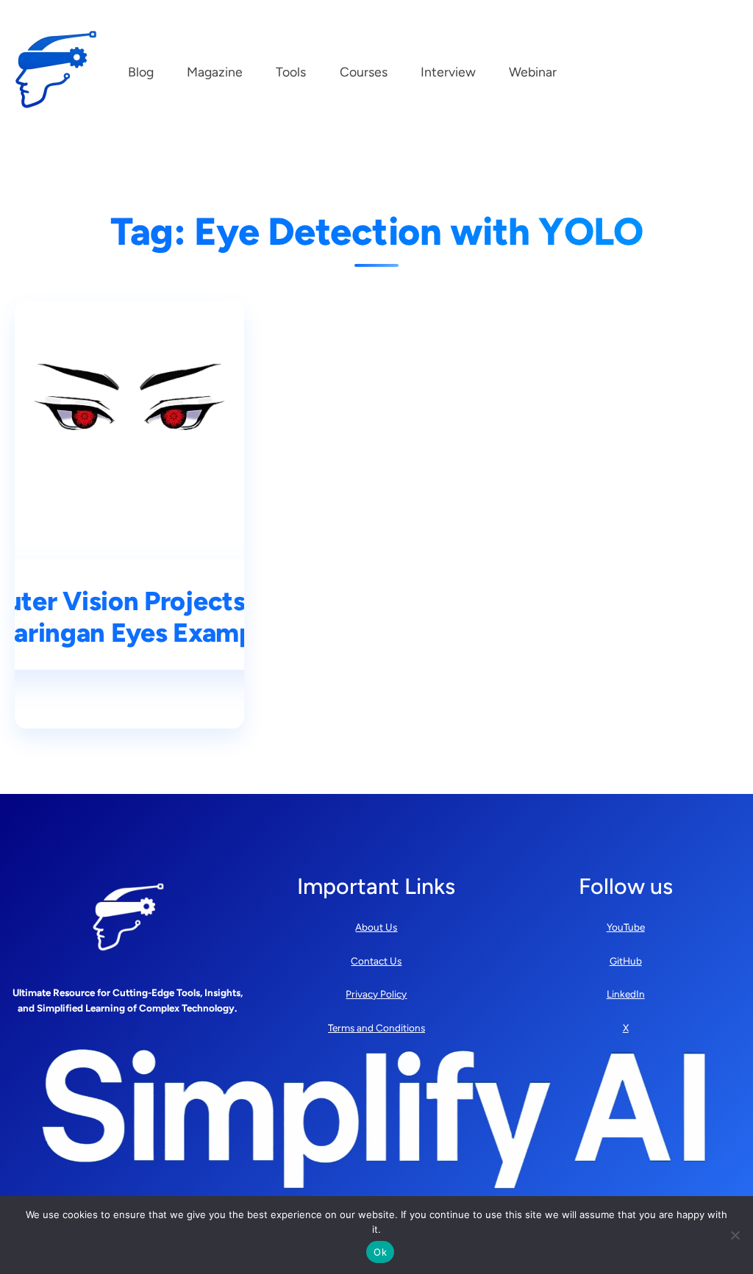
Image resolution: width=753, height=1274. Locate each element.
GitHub (626, 961)
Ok (380, 1252)
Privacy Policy (376, 994)
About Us (376, 927)
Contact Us (376, 961)
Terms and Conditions (376, 1028)
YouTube (626, 927)
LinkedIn (626, 994)
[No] (734, 1235)
